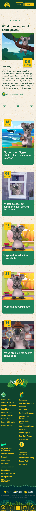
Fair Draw (22, 406)
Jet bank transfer (7, 467)
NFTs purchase (6, 477)
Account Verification (8, 406)
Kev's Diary (5, 409)
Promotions (23, 400)
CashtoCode (5, 470)
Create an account (7, 402)
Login (19, 4)
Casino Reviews (6, 416)
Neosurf (4, 457)
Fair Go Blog (5, 419)
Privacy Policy (24, 461)
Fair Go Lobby (6, 399)
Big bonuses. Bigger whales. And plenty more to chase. (18, 155)
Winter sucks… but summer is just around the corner (16, 207)
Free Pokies (23, 439)
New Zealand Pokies (26, 426)
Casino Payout (24, 433)
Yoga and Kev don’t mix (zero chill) (17, 257)
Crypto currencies (7, 454)
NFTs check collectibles (5, 481)
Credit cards (5, 460)
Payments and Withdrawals (6, 449)
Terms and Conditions (23, 453)
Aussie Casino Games (24, 422)
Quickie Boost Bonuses (24, 417)
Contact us (23, 464)
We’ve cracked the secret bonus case (18, 354)
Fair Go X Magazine (8, 422)
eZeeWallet (5, 464)
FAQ (20, 449)
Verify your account (8, 473)
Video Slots (23, 429)
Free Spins (23, 410)
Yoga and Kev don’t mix (17, 307)
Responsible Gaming (26, 458)
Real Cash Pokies (25, 436)
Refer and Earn (6, 412)
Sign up (29, 4)
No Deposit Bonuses (26, 413)
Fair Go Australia (7, 425)
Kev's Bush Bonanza (26, 403)
